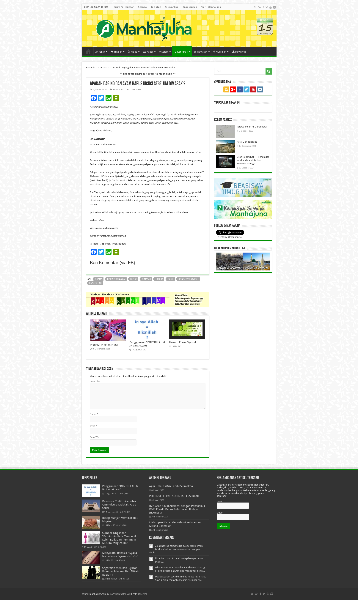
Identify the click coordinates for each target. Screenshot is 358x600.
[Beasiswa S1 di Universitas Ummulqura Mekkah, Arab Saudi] (91, 506)
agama (98, 279)
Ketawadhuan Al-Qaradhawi (252, 126)
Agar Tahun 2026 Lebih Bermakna (171, 486)
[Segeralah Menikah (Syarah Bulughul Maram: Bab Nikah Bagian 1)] (91, 572)
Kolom (164, 51)
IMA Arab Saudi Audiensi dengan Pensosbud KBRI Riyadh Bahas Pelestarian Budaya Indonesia (177, 509)
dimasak (146, 279)
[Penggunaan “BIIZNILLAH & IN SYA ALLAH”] (91, 490)
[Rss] (255, 7)
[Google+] (259, 7)
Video (134, 51)
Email (93, 425)
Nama (94, 414)
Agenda (142, 7)
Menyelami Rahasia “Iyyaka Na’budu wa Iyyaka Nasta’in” (120, 554)
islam (171, 279)
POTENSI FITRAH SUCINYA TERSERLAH (174, 496)
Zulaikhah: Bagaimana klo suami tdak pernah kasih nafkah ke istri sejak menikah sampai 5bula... (176, 549)
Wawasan (202, 51)
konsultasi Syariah (188, 279)
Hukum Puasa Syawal (182, 342)
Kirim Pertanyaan (124, 7)
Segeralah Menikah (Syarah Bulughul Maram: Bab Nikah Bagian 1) (120, 571)
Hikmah (118, 51)
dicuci (133, 279)
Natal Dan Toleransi (247, 141)
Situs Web (95, 437)
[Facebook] (263, 7)
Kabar (150, 51)
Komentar (95, 381)
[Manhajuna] (143, 27)
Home (88, 51)
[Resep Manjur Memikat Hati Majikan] (91, 522)
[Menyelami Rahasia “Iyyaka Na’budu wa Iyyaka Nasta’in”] (91, 557)
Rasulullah (95, 283)
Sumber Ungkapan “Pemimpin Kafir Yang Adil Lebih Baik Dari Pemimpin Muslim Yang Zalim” (119, 538)
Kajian (102, 51)
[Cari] (269, 71)
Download (240, 51)
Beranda (90, 67)
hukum (159, 279)
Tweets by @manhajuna (229, 237)
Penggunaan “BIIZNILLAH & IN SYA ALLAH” (147, 344)
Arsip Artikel (172, 7)
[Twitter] (266, 7)
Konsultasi (182, 51)
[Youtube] (270, 7)
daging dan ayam (116, 279)
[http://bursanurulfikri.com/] (147, 299)
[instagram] (274, 7)
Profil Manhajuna (211, 7)
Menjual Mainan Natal (104, 344)
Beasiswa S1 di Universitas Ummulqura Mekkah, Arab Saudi (119, 505)
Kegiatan (155, 7)
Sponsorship (190, 7)
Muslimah (221, 51)
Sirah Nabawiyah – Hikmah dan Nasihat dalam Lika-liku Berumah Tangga (253, 160)
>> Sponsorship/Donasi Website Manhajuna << (148, 73)
